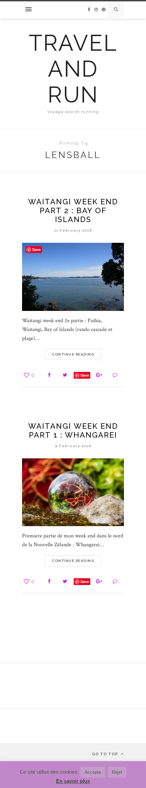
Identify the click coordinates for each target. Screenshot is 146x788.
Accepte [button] (93, 772)
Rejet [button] (117, 772)
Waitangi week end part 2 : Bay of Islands (73, 210)
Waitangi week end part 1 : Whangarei (73, 430)
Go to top (106, 754)
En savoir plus (73, 781)
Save (84, 375)
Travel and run (73, 69)
